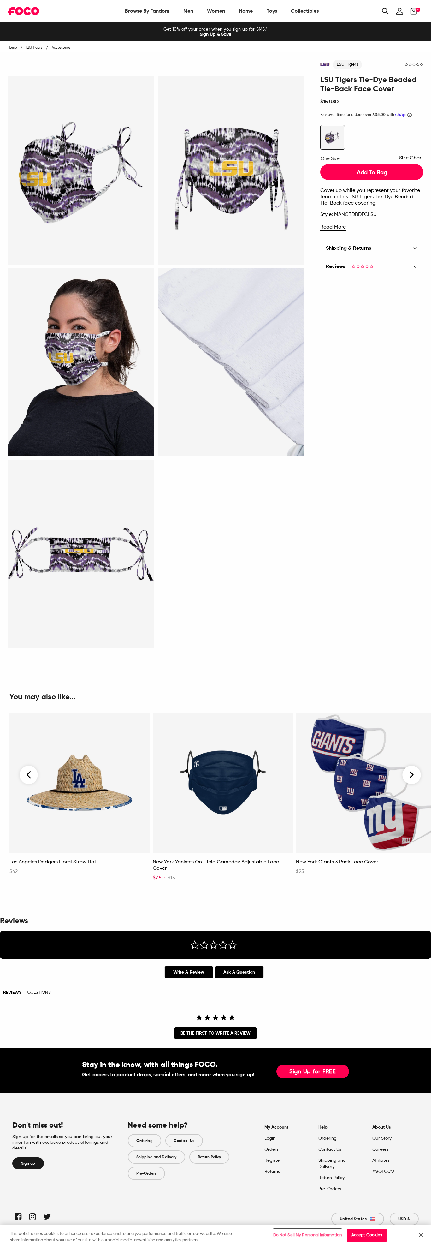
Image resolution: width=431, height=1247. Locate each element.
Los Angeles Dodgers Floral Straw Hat (52, 862)
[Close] (421, 1235)
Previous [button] (29, 775)
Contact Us (184, 1140)
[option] (215, 31)
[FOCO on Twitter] (46, 1216)
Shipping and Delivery (156, 1157)
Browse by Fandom (147, 11)
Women (216, 11)
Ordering (144, 1140)
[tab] (188, 972)
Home (246, 11)
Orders (271, 1149)
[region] (215, 1236)
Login (269, 1138)
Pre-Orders (146, 1173)
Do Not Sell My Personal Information (307, 1235)
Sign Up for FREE (312, 1072)
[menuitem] (147, 11)
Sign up (28, 1163)
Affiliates (380, 1160)
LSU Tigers (347, 64)
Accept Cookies (366, 1235)
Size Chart (411, 158)
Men (188, 11)
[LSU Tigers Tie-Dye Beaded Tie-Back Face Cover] (332, 137)
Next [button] (412, 775)
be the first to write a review (215, 1033)
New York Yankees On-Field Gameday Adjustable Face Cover (216, 865)
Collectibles (305, 11)
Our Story (382, 1138)
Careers (380, 1149)
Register (272, 1160)
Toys (272, 11)
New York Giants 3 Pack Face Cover (337, 862)
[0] (412, 11)
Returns (272, 1171)
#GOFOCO (383, 1171)
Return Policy (209, 1157)
